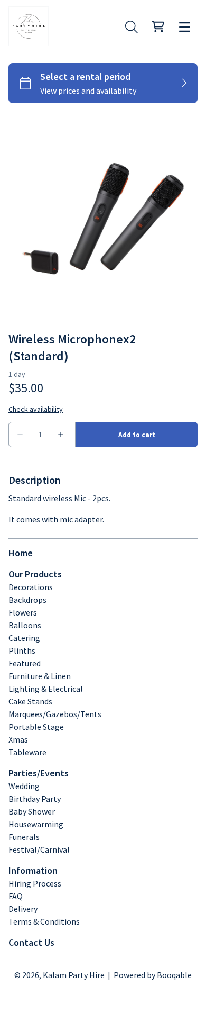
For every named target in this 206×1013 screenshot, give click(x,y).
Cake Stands (30, 701)
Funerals (24, 836)
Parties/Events (38, 773)
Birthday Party (34, 798)
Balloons (24, 625)
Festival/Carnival (39, 849)
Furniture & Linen (39, 676)
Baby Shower (31, 811)
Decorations (30, 587)
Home (20, 553)
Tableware (27, 752)
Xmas (18, 739)
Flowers (22, 612)
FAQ (15, 896)
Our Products (35, 574)
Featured (24, 663)
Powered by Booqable (153, 975)
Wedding (24, 786)
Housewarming (35, 824)
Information (33, 870)
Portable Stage (36, 726)
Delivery (23, 908)
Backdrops (27, 599)
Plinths (21, 650)
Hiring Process (34, 883)
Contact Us (31, 942)
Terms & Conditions (44, 921)
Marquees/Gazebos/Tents (54, 714)
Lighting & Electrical (45, 688)
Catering (24, 637)
